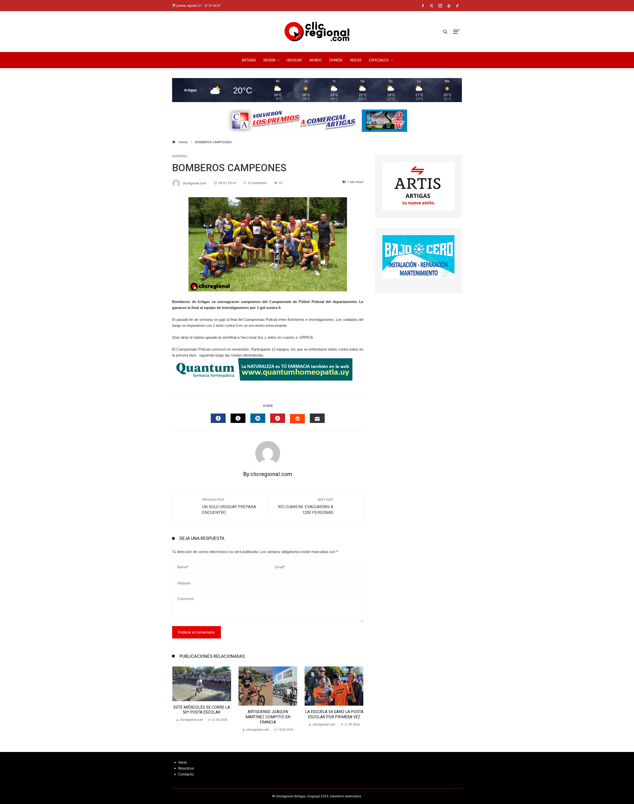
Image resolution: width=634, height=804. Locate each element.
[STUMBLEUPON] (297, 418)
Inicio (182, 762)
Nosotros (186, 768)
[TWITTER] (238, 418)
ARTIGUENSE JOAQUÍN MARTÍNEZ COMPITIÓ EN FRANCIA (201, 716)
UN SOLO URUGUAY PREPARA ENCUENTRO (229, 506)
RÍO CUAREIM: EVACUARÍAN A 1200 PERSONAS (305, 506)
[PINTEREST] (277, 418)
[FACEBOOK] (218, 418)
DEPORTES (179, 156)
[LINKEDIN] (257, 418)
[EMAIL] (317, 418)
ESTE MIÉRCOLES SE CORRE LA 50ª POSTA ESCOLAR (334, 710)
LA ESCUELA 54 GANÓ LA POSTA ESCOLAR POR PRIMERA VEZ (268, 714)
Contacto (186, 774)
